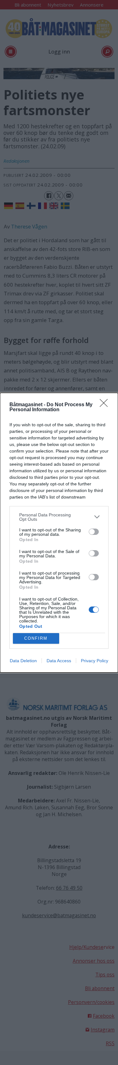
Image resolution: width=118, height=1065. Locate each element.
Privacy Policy (94, 660)
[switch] (94, 532)
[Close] (106, 405)
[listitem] (59, 517)
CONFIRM (36, 638)
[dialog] (59, 533)
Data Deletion (23, 660)
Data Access (59, 660)
